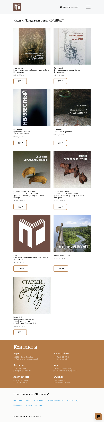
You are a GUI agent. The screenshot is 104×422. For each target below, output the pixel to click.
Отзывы (29, 405)
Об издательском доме (22, 401)
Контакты (38, 405)
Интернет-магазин (69, 7)
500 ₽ (60, 81)
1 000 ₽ (21, 268)
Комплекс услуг (73, 401)
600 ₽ (20, 81)
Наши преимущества (56, 401)
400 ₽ (20, 143)
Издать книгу (18, 405)
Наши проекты (39, 401)
